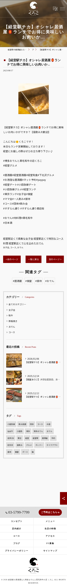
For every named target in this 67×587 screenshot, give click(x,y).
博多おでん (38, 431)
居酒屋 (45, 438)
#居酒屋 (17, 281)
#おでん (49, 281)
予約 (53, 438)
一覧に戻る (33, 259)
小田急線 (11, 424)
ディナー (39, 445)
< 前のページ (12, 259)
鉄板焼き (13, 321)
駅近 (20, 438)
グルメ (29, 445)
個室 (17, 452)
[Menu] (62, 8)
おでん (20, 247)
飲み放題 (22, 424)
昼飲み (19, 445)
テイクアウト (52, 445)
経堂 (27, 438)
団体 (32, 424)
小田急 (19, 431)
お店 (48, 424)
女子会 (6, 247)
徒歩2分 (10, 438)
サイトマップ (50, 550)
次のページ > (55, 259)
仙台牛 (10, 431)
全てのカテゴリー (17, 304)
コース (13, 247)
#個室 (28, 281)
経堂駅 (35, 438)
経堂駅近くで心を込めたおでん (26, 243)
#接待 (38, 281)
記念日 (10, 445)
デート (25, 452)
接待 (9, 452)
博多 (28, 431)
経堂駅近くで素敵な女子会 (18, 238)
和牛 (11, 315)
